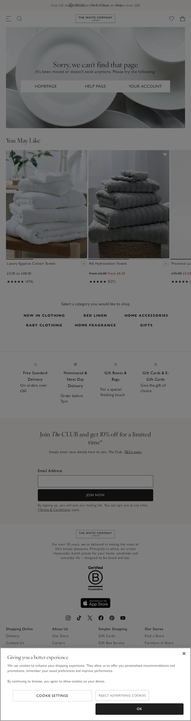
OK (139, 709)
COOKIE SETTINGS (52, 696)
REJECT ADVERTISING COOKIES (122, 695)
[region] (95, 684)
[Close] (184, 653)
